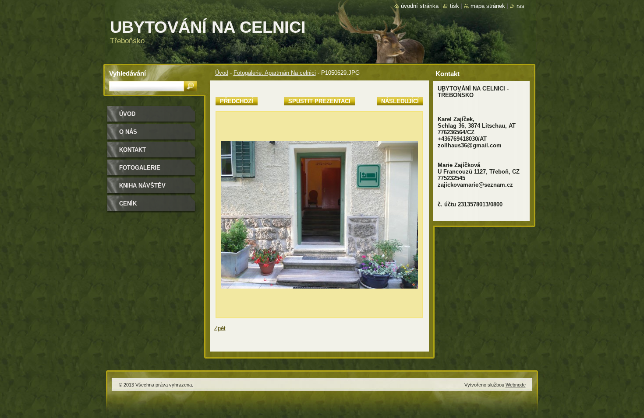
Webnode (516, 384)
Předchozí (236, 101)
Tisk (454, 6)
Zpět (220, 328)
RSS (520, 6)
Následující (400, 101)
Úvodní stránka (420, 6)
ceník (128, 203)
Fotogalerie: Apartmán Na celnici (275, 73)
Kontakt (132, 149)
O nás (128, 132)
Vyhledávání (127, 73)
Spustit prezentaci (319, 101)
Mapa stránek (488, 6)
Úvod (221, 73)
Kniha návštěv (142, 185)
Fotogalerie (139, 167)
